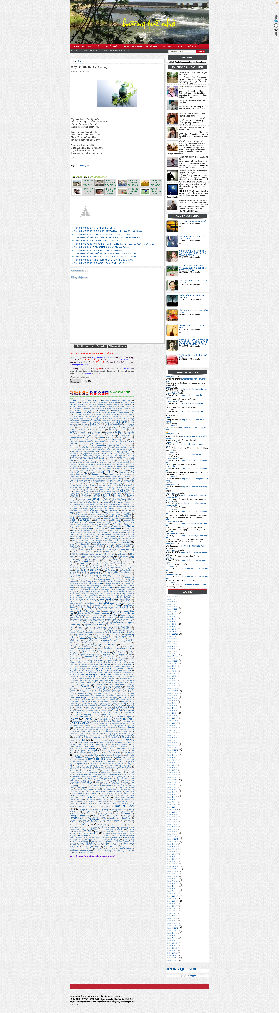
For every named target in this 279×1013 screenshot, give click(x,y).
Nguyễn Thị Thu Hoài (83, 643)
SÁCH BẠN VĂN (79, 713)
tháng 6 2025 (172, 602)
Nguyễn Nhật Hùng (80, 615)
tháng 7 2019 (172, 730)
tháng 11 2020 (172, 691)
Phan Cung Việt (118, 690)
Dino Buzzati (121, 430)
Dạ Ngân (115, 428)
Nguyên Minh (90, 603)
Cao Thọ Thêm (126, 414)
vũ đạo (81, 843)
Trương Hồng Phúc (106, 812)
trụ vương (92, 801)
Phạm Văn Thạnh (85, 690)
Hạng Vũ (117, 468)
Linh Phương (129, 538)
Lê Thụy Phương (82, 534)
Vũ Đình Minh (115, 843)
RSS (274, 3)
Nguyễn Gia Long (107, 589)
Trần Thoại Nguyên (109, 788)
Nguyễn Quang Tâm (79, 619)
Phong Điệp (74, 701)
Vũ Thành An (74, 847)
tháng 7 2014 (172, 879)
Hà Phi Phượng (102, 462)
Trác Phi (97, 757)
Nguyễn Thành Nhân (122, 627)
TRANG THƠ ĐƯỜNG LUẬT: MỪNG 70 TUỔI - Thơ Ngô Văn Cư (99, 263)
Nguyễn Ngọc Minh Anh (111, 611)
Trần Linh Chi (119, 771)
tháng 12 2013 (172, 896)
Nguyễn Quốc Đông (92, 621)
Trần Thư (97, 789)
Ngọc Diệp (84, 564)
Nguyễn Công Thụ (115, 576)
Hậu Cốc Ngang (128, 468)
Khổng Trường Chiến (106, 508)
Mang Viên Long (127, 550)
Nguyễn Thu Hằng (85, 647)
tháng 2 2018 (172, 772)
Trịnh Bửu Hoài (102, 797)
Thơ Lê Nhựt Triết (101, 740)
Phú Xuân (114, 701)
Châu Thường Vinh (84, 422)
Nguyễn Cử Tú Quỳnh (88, 578)
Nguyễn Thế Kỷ (125, 629)
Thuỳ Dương (79, 746)
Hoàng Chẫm (110, 474)
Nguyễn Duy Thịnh (103, 580)
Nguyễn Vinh (82, 661)
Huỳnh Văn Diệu (117, 501)
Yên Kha (83, 852)
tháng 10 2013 (172, 901)
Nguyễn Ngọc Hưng (93, 611)
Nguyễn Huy (81, 595)
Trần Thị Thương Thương (102, 786)
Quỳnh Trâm (127, 709)
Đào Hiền (128, 438)
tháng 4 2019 (172, 738)
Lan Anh (72, 516)
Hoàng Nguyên (129, 480)
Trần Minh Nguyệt (120, 772)
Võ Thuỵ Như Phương (80, 841)
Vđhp (168, 409)
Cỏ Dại (92, 426)
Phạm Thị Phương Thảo (102, 686)
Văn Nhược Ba (123, 827)
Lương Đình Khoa (111, 542)
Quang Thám (107, 707)
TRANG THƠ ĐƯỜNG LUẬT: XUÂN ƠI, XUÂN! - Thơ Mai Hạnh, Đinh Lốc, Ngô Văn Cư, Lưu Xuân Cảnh (115, 244)
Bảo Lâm (100, 404)
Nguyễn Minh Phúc (112, 605)
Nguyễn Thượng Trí (105, 648)
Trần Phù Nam (105, 776)
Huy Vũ (75, 497)
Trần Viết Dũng (128, 793)
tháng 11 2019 (172, 720)
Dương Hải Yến (97, 434)
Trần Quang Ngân (105, 778)
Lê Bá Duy (73, 520)
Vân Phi (87, 831)
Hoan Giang (122, 472)
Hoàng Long (112, 478)
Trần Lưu (80, 772)
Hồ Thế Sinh (99, 491)
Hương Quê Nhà (172, 393)
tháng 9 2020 (172, 696)
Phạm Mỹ (82, 682)
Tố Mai (118, 753)
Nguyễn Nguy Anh (101, 613)
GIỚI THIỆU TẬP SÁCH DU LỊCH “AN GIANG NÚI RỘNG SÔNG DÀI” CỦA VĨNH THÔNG (193, 268)
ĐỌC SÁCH (108, 453)
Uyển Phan (119, 822)
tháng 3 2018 (172, 770)
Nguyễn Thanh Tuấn (77, 629)
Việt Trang (116, 833)
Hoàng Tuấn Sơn (83, 485)
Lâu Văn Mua (120, 518)
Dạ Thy (92, 430)
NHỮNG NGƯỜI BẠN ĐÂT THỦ (118, 670)
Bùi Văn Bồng (110, 412)
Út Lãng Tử (89, 822)
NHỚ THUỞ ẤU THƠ (104, 669)
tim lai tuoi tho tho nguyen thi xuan (194, 389)
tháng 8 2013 (172, 906)
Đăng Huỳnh (84, 446)
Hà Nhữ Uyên (89, 462)
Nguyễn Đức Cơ (82, 585)
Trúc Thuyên (87, 803)
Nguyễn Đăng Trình (108, 581)
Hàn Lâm (119, 466)
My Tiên (81, 560)
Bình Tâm (85, 408)
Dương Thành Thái (107, 436)
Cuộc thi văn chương (84, 428)
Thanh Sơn (81, 731)
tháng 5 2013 (172, 913)
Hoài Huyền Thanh (106, 472)
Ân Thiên (104, 402)
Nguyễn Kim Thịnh (113, 601)
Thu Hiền (119, 742)
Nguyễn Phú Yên (76, 617)
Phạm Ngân (92, 682)
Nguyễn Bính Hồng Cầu (123, 574)
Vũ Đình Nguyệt (128, 843)
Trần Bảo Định (81, 763)
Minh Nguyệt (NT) (84, 556)
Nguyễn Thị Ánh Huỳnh (78, 631)
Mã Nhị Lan (118, 546)
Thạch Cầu (123, 725)
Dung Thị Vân (95, 432)
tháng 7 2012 (172, 938)
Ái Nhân (73, 400)
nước (117, 674)
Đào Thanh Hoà (99, 441)
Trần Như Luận (78, 776)
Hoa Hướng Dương (98, 470)
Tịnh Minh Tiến (82, 753)
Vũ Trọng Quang (123, 847)
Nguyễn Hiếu (95, 591)
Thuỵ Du (124, 744)
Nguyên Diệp (104, 578)
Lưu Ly (72, 544)
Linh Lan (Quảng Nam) (113, 538)
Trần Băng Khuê (95, 763)
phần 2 (90, 699)
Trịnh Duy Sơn (119, 797)
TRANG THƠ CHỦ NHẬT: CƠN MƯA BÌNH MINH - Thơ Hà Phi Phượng (102, 234)
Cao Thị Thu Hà (112, 414)
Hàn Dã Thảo (83, 466)
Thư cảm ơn (121, 746)
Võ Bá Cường (108, 835)
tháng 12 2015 (172, 837)
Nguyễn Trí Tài (88, 651)
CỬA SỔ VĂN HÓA (102, 428)
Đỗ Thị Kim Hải (88, 457)
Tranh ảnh (111, 761)
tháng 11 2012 (172, 928)
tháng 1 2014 (172, 894)
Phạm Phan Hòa (121, 682)
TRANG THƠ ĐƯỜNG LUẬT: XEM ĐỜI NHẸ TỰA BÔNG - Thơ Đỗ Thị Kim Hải (105, 257)
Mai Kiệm (118, 548)
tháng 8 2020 (172, 698)
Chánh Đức (122, 418)
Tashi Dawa (77, 721)
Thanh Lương (110, 729)
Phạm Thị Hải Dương (116, 684)
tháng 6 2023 (172, 641)
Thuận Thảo (82, 744)
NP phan (117, 672)
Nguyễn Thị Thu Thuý (102, 643)
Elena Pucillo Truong (96, 459)
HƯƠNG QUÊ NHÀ (181, 969)
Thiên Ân (82, 735)
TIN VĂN (125, 751)
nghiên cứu (128, 562)
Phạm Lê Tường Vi (86, 680)
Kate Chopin (108, 506)
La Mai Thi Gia (95, 514)
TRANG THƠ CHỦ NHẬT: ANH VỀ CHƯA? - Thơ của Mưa (97, 241)
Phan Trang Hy (82, 698)
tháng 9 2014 (172, 874)
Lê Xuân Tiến (77, 538)
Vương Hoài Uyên (124, 849)
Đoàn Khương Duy (106, 451)
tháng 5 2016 (172, 824)
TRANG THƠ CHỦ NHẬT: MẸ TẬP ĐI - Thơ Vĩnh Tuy (95, 228)
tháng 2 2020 (172, 713)
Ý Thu (75, 852)
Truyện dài (81, 806)
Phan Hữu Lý (122, 692)
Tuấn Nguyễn (114, 818)
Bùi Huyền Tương (118, 410)
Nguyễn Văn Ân (102, 653)
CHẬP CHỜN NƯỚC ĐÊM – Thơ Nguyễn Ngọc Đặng (192, 115)
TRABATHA (88, 757)
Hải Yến (128, 464)
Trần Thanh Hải (122, 780)
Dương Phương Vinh (91, 436)
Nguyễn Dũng (116, 578)
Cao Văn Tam (117, 416)
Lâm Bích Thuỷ (114, 516)
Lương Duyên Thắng (93, 542)
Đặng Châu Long (111, 444)
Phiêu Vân (115, 699)
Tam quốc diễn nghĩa (123, 717)
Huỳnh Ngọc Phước (100, 499)
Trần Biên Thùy (109, 763)
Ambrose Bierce (86, 400)
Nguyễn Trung (120, 651)
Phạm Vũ (97, 690)
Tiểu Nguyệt (80, 751)
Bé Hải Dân (119, 404)
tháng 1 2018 (172, 775)
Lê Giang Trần (129, 520)
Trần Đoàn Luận (115, 765)
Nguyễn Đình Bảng (124, 581)
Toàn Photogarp (172, 574)
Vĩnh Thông (83, 835)
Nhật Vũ (82, 668)
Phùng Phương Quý (119, 703)
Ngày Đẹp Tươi (105, 562)
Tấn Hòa (106, 721)
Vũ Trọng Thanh (85, 849)
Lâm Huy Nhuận (84, 518)
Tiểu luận (121, 748)
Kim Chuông (114, 510)
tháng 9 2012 (172, 933)
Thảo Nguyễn (106, 733)
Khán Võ (75, 508)
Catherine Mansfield (76, 418)
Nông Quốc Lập (105, 672)
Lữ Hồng (117, 540)
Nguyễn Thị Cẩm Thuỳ (117, 631)
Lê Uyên (87, 536)
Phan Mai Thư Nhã (84, 694)
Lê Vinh (131, 536)
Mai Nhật (73, 550)
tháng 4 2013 (172, 916)
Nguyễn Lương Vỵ (76, 603)
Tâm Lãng (87, 721)
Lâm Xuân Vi (108, 518)
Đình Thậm (76, 451)
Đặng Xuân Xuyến (97, 449)
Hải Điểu (82, 464)
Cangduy (169, 501)
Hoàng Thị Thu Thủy (77, 484)
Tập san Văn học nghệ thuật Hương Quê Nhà (110, 723)
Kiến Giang (93, 510)
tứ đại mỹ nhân (129, 820)
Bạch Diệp (114, 402)
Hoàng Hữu (100, 476)
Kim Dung (125, 510)
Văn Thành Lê (82, 829)
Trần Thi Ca (115, 782)
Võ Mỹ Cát (79, 839)
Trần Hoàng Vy (112, 767)
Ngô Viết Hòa (74, 572)
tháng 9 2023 (172, 639)
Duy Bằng (108, 432)
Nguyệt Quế (94, 664)
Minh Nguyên (109, 554)
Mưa (116, 558)
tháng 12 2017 (172, 777)
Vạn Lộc (129, 822)
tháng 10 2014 (172, 871)
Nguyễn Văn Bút (119, 653)
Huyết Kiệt (84, 497)
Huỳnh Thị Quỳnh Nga (87, 501)
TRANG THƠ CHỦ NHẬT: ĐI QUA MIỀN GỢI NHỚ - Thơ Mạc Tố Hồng (101, 247)
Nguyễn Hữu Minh (76, 597)
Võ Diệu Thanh (94, 837)
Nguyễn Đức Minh (111, 585)
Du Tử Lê (84, 432)
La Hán (84, 514)
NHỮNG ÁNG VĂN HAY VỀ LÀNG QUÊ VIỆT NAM (102, 669)
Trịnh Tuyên (102, 799)
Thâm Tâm (117, 733)
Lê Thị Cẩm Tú (86, 530)
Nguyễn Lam (126, 601)
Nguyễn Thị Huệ (100, 635)
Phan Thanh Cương (87, 695)
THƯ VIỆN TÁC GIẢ (108, 748)
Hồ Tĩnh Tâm (110, 491)
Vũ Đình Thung (77, 845)
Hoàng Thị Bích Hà (111, 482)
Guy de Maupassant (106, 461)
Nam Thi (114, 560)
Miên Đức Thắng (118, 552)
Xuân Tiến (130, 851)
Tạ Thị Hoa (107, 717)
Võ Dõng (106, 837)
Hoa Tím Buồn (122, 470)
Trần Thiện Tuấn (93, 788)
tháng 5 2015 (172, 854)
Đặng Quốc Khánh (98, 446)
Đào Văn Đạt (81, 444)
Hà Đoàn (119, 461)
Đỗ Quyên (118, 455)
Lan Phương (82, 516)
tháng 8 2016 (172, 817)
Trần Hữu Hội (118, 769)
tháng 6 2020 (172, 703)
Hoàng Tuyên (96, 485)
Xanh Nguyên (86, 851)
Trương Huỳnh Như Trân (125, 812)
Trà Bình (78, 757)
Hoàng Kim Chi (75, 478)
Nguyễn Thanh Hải (113, 625)
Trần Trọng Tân (75, 791)
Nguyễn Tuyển (87, 653)
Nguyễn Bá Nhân (76, 574)
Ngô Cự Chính (123, 564)
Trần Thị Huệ (76, 784)
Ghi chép (123, 459)
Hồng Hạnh (117, 493)
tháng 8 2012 (172, 936)
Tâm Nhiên (96, 721)
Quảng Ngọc (79, 707)
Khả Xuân (130, 506)
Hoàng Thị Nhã (126, 482)
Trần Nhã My (129, 774)
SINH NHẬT (107, 712)
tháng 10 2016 (172, 812)
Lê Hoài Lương (87, 522)
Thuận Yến (94, 744)
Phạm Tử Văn (115, 688)
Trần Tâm (96, 780)
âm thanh (94, 402)
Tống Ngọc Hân (117, 755)
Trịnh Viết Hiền (114, 799)
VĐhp (168, 418)
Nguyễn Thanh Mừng (85, 627)
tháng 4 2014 (172, 886)
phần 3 (98, 699)
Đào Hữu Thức (75, 440)
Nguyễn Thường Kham (86, 648)
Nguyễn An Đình (112, 572)
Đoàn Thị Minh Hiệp (124, 451)
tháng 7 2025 (172, 599)
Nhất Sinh (73, 668)
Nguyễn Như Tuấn (96, 615)
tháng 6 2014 (172, 881)
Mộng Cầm (87, 558)
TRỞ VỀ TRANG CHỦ (80, 983)
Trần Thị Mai (107, 784)
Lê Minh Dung (93, 524)
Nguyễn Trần (74, 651)
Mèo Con (99, 552)
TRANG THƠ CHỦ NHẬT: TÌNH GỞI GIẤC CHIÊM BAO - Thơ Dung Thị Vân (104, 260)
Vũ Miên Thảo (126, 845)
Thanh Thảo (91, 731)
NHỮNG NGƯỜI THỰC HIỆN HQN (83, 672)
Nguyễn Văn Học (91, 657)
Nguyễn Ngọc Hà (76, 611)
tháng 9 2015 (172, 844)
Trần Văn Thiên (105, 793)
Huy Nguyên (117, 495)
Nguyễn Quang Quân (126, 617)
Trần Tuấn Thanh (114, 791)
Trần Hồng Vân (125, 767)
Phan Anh (106, 690)
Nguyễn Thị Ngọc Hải (86, 637)
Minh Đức (170, 387)
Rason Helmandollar (76, 710)
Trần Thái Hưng (108, 780)
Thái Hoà (112, 727)
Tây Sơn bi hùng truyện (99, 725)
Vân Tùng (98, 831)
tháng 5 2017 (172, 795)
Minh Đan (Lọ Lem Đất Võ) (91, 554)
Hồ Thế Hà (76, 491)
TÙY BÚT (94, 820)
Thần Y (126, 733)
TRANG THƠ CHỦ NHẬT (100, 759)
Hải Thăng (110, 464)
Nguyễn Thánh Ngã (104, 627)
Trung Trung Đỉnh (111, 803)
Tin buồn (116, 751)
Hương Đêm (107, 502)
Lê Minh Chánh (81, 524)
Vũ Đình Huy (90, 843)
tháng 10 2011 (172, 960)
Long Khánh (85, 540)
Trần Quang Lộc (89, 778)
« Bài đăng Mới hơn (84, 346)
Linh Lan (99, 538)
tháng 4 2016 (172, 827)
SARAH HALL (95, 712)
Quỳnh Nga (114, 709)
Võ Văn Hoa (96, 841)
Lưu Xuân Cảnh (123, 544)
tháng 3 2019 (172, 740)
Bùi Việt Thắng (123, 412)
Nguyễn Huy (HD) (96, 595)
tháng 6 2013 (172, 911)
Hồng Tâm (85, 495)
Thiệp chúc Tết (113, 737)
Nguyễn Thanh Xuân (95, 629)
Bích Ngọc (81, 406)
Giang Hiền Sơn (81, 461)
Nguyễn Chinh (101, 576)
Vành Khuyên (74, 825)
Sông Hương (129, 712)
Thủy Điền (100, 746)
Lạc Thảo (105, 514)
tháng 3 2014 (172, 889)
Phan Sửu (123, 694)
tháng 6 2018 (172, 762)
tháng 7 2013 (172, 908)
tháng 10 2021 (172, 664)
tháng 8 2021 (172, 669)
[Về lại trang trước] (276, 23)
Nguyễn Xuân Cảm (114, 661)
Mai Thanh (82, 550)
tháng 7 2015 (172, 849)
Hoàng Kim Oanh (88, 478)
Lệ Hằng (75, 522)
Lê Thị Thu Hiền (90, 532)
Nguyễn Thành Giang (93, 625)
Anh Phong (127, 400)
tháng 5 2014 (172, 884)
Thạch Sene (89, 727)
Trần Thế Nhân (86, 782)
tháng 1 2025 (172, 607)
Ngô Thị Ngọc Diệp (100, 568)
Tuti (78, 820)
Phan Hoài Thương (82, 692)
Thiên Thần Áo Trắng (115, 735)
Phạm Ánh (93, 676)
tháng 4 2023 (172, 646)
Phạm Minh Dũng (101, 680)
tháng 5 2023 (172, 644)
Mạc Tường (85, 548)
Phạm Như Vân (106, 682)
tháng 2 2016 (172, 832)
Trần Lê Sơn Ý (106, 771)
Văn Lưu (84, 827)
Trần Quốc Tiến (121, 778)
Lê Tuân (79, 536)
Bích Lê (72, 406)
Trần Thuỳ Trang (86, 789)
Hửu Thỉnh (90, 504)
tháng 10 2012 (172, 931)
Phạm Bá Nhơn (121, 676)
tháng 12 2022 (172, 656)
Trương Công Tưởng (100, 810)
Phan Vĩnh (73, 699)
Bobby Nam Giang (97, 408)
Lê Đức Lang (115, 520)
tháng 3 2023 (172, 649)
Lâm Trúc (96, 518)
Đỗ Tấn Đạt (76, 457)
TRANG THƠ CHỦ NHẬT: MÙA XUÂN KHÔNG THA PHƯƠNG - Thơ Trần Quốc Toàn (107, 238)
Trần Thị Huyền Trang (92, 784)
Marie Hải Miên (79, 552)
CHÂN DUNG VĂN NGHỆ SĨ (90, 420)
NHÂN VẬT (94, 666)
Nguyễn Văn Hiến (109, 655)
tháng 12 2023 (172, 631)
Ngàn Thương (89, 562)
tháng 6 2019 (172, 733)
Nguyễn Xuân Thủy (118, 662)
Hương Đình (118, 502)
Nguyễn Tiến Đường (123, 648)
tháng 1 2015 (172, 864)
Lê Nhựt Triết (116, 526)
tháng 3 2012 (172, 948)
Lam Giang (127, 514)
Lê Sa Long (100, 528)
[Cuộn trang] (276, 31)
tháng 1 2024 (172, 629)
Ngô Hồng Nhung (95, 566)
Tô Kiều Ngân (108, 753)
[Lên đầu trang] (276, 18)
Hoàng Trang (90, 484)
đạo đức (120, 438)
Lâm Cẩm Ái (126, 516)
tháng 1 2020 (172, 716)
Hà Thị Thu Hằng (123, 462)
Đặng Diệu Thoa (125, 444)
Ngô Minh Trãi (123, 566)
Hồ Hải (127, 487)
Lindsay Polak (89, 538)
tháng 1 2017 (172, 805)
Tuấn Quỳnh (126, 818)
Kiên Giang (83, 510)
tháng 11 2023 (172, 634)
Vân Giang (130, 829)
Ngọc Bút (73, 564)
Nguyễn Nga (74, 609)
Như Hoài (121, 668)
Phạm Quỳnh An (87, 684)
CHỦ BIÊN (121, 422)
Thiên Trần (77, 737)
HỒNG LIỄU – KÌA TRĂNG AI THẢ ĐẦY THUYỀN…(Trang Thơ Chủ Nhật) (192, 187)
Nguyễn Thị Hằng (116, 632)
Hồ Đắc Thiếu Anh (115, 487)
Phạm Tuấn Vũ (99, 688)
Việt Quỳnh (106, 833)
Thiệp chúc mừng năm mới (94, 737)
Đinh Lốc (131, 449)
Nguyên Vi (122, 659)
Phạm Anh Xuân (107, 676)
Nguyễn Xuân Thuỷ (102, 662)
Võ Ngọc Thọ (90, 839)
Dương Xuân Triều (76, 438)
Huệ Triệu (96, 495)
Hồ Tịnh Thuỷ (122, 491)
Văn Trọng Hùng (108, 829)
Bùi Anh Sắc (111, 408)
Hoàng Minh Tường (82, 480)
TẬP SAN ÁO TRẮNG (80, 723)
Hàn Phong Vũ (97, 468)
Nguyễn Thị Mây (172, 442)
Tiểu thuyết (92, 751)
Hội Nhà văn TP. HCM (102, 493)
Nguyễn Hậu (83, 591)
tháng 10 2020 (172, 693)
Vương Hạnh (110, 849)
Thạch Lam (78, 727)
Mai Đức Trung (97, 548)
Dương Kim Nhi (125, 434)
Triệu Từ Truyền (85, 797)
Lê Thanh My (129, 528)
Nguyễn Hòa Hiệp (125, 591)
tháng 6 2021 (172, 673)
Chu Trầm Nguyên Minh (113, 424)
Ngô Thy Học (81, 570)
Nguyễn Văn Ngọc (108, 657)
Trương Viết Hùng (94, 818)
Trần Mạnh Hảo (106, 772)
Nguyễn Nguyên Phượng (123, 613)
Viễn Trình (94, 833)
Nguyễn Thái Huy (116, 623)
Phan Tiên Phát (121, 695)
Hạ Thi (112, 462)
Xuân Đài (97, 851)
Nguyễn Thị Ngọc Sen (104, 637)
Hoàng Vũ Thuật (110, 485)
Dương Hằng (111, 434)
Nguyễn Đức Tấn (76, 589)
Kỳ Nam (126, 512)
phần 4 (105, 699)
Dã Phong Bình (126, 428)
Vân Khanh (77, 831)
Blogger (193, 976)
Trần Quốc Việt (85, 780)
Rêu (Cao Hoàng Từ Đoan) (124, 710)
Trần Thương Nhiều (110, 789)
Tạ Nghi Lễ (96, 717)
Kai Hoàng (97, 506)
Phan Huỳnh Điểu (109, 692)
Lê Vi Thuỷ (122, 536)
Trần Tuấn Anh (100, 791)
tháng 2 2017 (172, 802)
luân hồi (108, 540)
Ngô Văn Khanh (124, 570)
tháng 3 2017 (172, 800)
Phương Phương (106, 705)
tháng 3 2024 (172, 624)
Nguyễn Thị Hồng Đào (83, 635)
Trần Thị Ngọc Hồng (121, 784)
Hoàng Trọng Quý (115, 484)
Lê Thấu (75, 530)
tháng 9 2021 (172, 666)
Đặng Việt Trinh (83, 449)
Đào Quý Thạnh (85, 441)
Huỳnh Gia (108, 497)
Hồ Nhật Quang (104, 489)
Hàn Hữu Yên (108, 466)
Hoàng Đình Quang (124, 474)
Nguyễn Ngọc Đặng (124, 609)
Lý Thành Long (87, 546)
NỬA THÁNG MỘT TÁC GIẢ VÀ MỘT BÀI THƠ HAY (90, 674)
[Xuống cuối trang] (276, 36)
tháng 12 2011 (172, 955)
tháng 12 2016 (172, 807)
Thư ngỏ (131, 746)
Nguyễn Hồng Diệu (107, 593)
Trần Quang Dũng (120, 776)
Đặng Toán (98, 447)
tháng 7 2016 (172, 819)
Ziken (91, 852)
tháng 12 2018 (172, 748)
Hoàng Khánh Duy (114, 476)
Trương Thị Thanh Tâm (79, 816)
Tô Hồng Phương (95, 753)
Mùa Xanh (107, 558)
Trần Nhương (92, 776)
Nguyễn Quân (112, 619)
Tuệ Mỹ (72, 820)
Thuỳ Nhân (110, 746)
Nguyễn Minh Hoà (125, 603)
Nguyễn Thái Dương (99, 623)
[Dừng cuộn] (276, 27)
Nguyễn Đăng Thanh (88, 581)
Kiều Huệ (104, 510)
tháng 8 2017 (172, 787)
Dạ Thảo (84, 430)
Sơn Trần (106, 715)
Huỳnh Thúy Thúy (104, 501)
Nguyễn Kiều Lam (125, 599)
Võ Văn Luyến (108, 841)
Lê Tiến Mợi (106, 534)
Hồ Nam (81, 489)
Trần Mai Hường (91, 772)
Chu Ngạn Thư (95, 424)
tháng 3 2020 (172, 711)
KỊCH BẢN (73, 510)
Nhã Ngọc (118, 664)
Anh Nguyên (116, 400)
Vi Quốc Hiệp (122, 831)
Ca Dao (78, 414)
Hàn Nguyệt (85, 468)
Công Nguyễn (112, 426)
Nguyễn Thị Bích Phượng (97, 631)
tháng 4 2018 (172, 767)
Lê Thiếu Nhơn (117, 532)
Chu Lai (84, 424)
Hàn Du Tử (95, 466)
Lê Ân (129, 518)
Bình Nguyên (113, 406)
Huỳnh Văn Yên (79, 502)
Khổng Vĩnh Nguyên (124, 508)
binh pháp (75, 408)
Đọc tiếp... (174, 532)
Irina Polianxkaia (102, 504)
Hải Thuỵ (120, 464)
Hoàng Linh (101, 478)
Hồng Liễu (128, 493)
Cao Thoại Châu (76, 416)
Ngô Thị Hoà (86, 568)
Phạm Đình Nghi (85, 678)
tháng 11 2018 (172, 750)
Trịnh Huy (79, 799)
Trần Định (92, 765)
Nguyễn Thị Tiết (75, 645)
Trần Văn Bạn (77, 793)
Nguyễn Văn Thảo (92, 659)
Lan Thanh (93, 516)
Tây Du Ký (84, 725)
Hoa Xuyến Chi (91, 472)
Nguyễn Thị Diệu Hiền (85, 632)
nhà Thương (74, 666)
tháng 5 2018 (172, 765)
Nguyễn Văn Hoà (125, 655)
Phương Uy (120, 705)
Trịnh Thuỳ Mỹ (90, 799)
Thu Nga (73, 744)
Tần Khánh (116, 721)
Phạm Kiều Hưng (126, 678)
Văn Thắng (94, 829)
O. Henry (125, 674)
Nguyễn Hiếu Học (110, 591)
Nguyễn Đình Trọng (76, 583)
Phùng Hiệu (86, 703)
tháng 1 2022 (172, 659)
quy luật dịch (92, 709)
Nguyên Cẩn (75, 576)
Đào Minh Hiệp (100, 440)
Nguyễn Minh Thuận (84, 607)
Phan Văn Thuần (125, 698)
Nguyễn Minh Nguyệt (94, 605)
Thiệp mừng (126, 737)
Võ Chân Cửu (120, 835)
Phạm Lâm (73, 680)
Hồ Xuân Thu (87, 493)
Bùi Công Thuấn (123, 408)
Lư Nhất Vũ (127, 540)
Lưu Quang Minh (83, 544)
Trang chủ (101, 346)
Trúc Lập (112, 801)
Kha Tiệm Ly (119, 506)
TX (82, 822)
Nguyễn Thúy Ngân (114, 647)
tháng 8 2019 (172, 728)
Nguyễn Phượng (91, 617)
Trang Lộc (116, 757)
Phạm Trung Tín (84, 688)
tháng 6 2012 (172, 941)
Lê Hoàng (99, 522)
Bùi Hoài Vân (104, 410)
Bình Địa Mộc (101, 406)
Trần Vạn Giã (129, 791)
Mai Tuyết (112, 550)
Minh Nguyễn (122, 554)
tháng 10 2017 (172, 782)
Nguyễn (84, 572)
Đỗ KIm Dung (100, 455)
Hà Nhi (80, 462)
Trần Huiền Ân (75, 769)
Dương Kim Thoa (75, 436)
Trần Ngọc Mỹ (99, 774)
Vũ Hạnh (107, 845)
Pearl (84, 676)
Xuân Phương (119, 851)
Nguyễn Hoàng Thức (91, 593)
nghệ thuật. (117, 562)
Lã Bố (77, 514)
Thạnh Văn (84, 733)
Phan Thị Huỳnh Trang (105, 695)
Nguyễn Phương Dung (107, 617)
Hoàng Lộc (122, 478)
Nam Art (97, 560)
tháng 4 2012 (172, 945)
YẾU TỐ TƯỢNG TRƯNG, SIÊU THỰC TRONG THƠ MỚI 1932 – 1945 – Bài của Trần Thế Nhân (192, 143)
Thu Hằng (110, 742)
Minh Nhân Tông (98, 556)
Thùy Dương (90, 746)
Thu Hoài (128, 742)
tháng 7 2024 (172, 617)
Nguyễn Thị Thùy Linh (122, 643)
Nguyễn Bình (107, 574)
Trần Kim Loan (81, 771)
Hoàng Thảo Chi (96, 482)
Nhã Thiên (127, 664)
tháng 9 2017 (172, 785)
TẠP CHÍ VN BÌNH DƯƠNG (124, 719)
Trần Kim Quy (93, 771)
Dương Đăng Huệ (82, 434)
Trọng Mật (82, 801)
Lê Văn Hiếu (97, 536)
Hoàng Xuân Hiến (125, 485)
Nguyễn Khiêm (91, 599)
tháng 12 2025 (172, 597)
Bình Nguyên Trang (127, 406)
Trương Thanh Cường (108, 814)
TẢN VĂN (74, 719)
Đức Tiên (82, 459)
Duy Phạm (118, 432)
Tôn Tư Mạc (105, 755)
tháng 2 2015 (172, 861)
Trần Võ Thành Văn (80, 795)
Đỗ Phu (110, 455)
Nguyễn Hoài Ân (75, 593)
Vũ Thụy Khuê (109, 847)
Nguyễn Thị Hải (101, 632)
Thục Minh (104, 744)
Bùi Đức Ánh (89, 410)
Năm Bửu (124, 560)
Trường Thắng (124, 814)
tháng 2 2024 (172, 626)
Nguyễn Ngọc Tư (84, 613)
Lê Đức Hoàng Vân (101, 520)
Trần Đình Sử (102, 765)
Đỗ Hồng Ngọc (87, 455)
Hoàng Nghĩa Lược (98, 480)
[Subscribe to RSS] (138, 173)
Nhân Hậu (84, 666)
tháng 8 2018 (172, 758)
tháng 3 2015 (172, 859)
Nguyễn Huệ (121, 593)
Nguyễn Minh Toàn (101, 607)
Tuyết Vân (117, 820)
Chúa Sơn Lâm (81, 426)
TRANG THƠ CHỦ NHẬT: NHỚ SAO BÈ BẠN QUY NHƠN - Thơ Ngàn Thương (105, 254)
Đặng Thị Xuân (87, 447)
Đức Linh (73, 459)
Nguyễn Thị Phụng (77, 639)
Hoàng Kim (127, 476)
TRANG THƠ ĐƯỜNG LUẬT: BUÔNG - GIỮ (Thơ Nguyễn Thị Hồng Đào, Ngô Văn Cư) (108, 231)
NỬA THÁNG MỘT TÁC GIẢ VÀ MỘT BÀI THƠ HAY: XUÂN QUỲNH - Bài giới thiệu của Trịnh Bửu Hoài (193, 342)
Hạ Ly (127, 461)
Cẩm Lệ (89, 418)
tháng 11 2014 (172, 869)
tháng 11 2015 (172, 839)
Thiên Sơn (101, 735)
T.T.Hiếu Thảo (82, 717)
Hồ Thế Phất (87, 491)
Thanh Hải (88, 729)
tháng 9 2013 (172, 903)
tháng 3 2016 (172, 829)
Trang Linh (106, 757)
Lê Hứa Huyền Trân (114, 522)
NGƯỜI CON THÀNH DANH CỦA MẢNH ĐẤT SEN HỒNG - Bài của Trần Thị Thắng (192, 253)
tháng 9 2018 (172, 755)
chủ (113, 422)
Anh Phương (81, 166)
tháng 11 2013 (172, 899)
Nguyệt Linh (83, 664)
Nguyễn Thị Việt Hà (108, 645)
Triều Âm (104, 795)
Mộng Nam (97, 558)
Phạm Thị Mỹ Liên (82, 686)
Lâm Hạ (72, 518)
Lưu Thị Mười (111, 544)
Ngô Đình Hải (81, 566)
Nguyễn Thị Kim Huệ (115, 635)
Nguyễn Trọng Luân (105, 651)
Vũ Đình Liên (103, 843)
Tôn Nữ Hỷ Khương (80, 755)
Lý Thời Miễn (99, 546)
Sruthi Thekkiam (119, 715)
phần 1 (82, 699)
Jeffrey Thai (74, 506)
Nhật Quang (126, 666)
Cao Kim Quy (100, 414)
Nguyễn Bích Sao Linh (92, 574)
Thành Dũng (77, 729)
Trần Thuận (123, 788)
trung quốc (98, 803)
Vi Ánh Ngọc (109, 831)
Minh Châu (75, 554)
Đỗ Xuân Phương (125, 457)
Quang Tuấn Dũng (120, 707)
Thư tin (92, 748)
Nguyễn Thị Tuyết (91, 645)
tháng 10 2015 (172, 842)
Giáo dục (94, 461)
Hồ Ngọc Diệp (91, 489)
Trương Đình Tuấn (89, 812)
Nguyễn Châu (88, 576)
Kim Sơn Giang (95, 512)
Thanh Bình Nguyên (126, 727)
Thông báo (73, 740)
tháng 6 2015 (172, 852)
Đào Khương (87, 440)
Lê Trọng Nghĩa (119, 534)
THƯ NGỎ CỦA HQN (79, 748)
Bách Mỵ (124, 402)
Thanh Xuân (95, 733)
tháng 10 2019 (172, 723)
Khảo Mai (84, 508)
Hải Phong (100, 464)
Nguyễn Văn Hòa (76, 657)
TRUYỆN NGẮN (123, 805)
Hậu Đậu (75, 470)
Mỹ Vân (89, 560)
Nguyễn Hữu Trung (76, 599)
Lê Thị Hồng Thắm (100, 530)
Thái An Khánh (101, 727)
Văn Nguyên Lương (108, 827)
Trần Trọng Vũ (88, 791)
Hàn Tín (108, 468)
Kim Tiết (108, 512)
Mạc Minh (128, 546)
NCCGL (78, 562)
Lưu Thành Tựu (98, 544)
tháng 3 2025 (172, 604)
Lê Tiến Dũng (95, 534)
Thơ (79, 61)
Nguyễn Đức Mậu (96, 585)
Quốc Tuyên (80, 709)
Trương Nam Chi (92, 814)
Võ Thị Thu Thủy (128, 839)
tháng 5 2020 (172, 706)
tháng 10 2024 (172, 612)
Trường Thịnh (115, 816)
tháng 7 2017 (172, 790)
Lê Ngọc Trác (85, 526)
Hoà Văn (79, 472)
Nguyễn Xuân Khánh (85, 662)
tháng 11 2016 (172, 809)
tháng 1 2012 (172, 953)
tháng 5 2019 (172, 735)
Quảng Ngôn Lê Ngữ (93, 707)
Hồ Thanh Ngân (128, 489)
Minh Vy (110, 556)
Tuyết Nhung (107, 820)
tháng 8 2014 (172, 876)
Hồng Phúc (74, 495)
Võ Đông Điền (117, 837)
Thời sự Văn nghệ (86, 742)
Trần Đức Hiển (75, 767)
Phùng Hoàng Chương (101, 703)
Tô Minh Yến (129, 753)
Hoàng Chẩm (96, 474)
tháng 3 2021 (172, 681)
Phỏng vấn (84, 701)
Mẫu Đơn (90, 552)
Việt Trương (127, 833)
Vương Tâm (74, 851)
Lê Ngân (126, 524)
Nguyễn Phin (112, 615)
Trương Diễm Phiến (119, 810)
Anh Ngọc (105, 400)
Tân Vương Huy (128, 721)
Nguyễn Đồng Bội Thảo (114, 583)
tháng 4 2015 (172, 856)
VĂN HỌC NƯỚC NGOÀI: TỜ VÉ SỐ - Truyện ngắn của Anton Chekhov (193, 201)
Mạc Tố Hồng (74, 548)
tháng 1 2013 (172, 923)
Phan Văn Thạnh (111, 698)
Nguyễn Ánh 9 (126, 572)
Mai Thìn (102, 550)
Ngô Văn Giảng (109, 570)
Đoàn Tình (73, 453)
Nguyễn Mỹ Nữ (125, 607)
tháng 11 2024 (172, 609)
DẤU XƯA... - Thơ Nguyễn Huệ (192, 221)
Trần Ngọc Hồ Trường (84, 774)
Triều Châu (113, 795)
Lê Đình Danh (85, 520)
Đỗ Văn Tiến (112, 457)
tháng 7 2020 (172, 701)
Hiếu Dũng (85, 470)
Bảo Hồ (91, 404)
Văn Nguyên (94, 827)
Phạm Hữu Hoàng (109, 678)
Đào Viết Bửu (96, 444)
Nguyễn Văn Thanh (125, 657)
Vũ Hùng (116, 845)
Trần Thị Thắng (85, 786)
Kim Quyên (82, 512)
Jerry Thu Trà (86, 506)
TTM (104, 818)
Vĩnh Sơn (73, 835)
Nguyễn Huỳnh (126, 595)
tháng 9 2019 (172, 725)
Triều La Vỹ (124, 795)
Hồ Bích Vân (102, 487)
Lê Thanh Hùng (113, 528)
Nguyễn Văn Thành (76, 659)
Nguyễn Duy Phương (86, 580)
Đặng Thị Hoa (74, 447)
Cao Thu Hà (89, 416)
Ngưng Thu (105, 664)
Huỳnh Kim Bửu (121, 497)
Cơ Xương (124, 426)
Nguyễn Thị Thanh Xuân (91, 641)
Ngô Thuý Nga (117, 568)
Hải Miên (91, 464)
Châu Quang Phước (120, 420)
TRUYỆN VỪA (84, 810)
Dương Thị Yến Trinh (124, 436)
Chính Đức (105, 422)
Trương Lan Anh (77, 814)
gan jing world (112, 459)
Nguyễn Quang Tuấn (97, 619)
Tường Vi (75, 822)
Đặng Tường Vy (121, 447)
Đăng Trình (109, 447)
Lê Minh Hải (105, 524)
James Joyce (127, 504)
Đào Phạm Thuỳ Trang (117, 440)
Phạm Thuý (119, 686)
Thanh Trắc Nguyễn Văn (108, 731)
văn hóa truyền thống (117, 825)
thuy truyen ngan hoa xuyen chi (193, 585)
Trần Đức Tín (86, 767)
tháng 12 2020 (172, 688)
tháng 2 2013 (172, 921)
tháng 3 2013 (172, 918)
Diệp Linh (101, 430)
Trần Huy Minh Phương (91, 769)
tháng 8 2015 (172, 847)
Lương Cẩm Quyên (76, 542)
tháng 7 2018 (172, 760)
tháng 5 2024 (172, 619)
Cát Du (128, 416)
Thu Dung (99, 742)
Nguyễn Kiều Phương (77, 601)
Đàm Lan (100, 438)
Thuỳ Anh (114, 744)
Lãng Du (103, 516)
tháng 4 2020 (172, 708)
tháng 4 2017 (172, 797)
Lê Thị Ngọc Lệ (124, 530)
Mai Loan (127, 548)
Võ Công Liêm (81, 837)
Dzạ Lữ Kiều (90, 438)
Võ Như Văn (103, 839)
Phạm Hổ (97, 678)
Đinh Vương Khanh (90, 451)
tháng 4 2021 (172, 678)
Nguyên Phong (126, 615)
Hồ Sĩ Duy (115, 489)
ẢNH (96, 400)
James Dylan (115, 504)
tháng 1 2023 (172, 654)
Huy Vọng (130, 495)
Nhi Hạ (90, 668)
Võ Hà (127, 837)
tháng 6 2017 (172, 792)
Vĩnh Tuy (169, 558)
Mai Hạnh (109, 548)
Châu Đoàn (106, 420)
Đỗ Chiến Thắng (122, 453)
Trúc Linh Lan (123, 801)
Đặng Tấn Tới (126, 446)
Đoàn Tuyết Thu (85, 453)
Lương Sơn (125, 542)
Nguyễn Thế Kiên (111, 629)
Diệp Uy (111, 430)
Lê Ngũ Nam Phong (100, 526)
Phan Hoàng (96, 692)
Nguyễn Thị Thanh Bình (97, 639)
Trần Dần (121, 763)
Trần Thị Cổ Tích (128, 782)
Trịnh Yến (73, 801)
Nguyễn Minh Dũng (106, 603)
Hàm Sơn (73, 466)
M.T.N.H (109, 546)
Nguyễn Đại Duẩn (119, 580)
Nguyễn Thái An (83, 623)
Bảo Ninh (109, 404)
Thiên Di (91, 735)
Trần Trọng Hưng (126, 789)
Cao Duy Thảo (88, 414)
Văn (84, 824)
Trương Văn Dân (76, 818)
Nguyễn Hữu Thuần (124, 597)
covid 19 (102, 426)
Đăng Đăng (74, 446)
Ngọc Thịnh (97, 564)
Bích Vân (91, 406)
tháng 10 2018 (172, 753)
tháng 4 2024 (172, 622)
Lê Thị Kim (112, 530)
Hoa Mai (111, 470)
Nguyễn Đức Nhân (84, 587)
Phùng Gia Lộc (126, 701)
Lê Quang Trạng (85, 528)
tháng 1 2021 (172, 686)
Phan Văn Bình (97, 698)
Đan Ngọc (111, 438)
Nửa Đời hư (127, 672)
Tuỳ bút (84, 820)
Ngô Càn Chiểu (109, 564)
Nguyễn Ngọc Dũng (106, 609)
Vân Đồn (120, 829)
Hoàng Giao (74, 476)
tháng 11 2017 (172, 780)
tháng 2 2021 (172, 683)
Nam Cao (105, 560)
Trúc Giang (102, 801)
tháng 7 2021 (172, 671)
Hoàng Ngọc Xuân (113, 480)
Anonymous (170, 377)
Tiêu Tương (106, 751)
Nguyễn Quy (106, 621)
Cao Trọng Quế (102, 416)
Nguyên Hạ (120, 589)
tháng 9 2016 (172, 814)
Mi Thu (107, 552)
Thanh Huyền (98, 729)
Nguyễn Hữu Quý (107, 597)
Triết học (95, 795)
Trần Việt (117, 793)
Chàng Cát (111, 418)
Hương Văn (79, 504)
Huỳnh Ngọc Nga (84, 499)
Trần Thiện (81, 788)
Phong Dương (126, 699)
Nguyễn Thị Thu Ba (111, 641)
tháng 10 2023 (172, 636)
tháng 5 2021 (172, 676)
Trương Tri (127, 816)
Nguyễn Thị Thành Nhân (117, 639)
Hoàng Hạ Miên (87, 476)
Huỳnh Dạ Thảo (96, 497)
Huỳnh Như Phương (120, 499)
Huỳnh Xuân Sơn (94, 502)
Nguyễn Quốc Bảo (76, 621)
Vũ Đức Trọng (89, 845)
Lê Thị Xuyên (103, 532)
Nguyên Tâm (117, 621)
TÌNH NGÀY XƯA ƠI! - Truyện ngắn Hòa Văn (191, 237)
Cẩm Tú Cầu (100, 418)
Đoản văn (97, 453)
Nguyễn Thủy (99, 647)
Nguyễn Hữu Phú (92, 597)
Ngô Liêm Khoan (109, 566)
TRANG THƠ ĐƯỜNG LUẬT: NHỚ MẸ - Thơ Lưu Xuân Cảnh (98, 250)
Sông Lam (76, 715)
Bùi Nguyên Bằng (84, 413)
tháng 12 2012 (172, 926)
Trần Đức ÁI (127, 765)
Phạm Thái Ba (101, 684)
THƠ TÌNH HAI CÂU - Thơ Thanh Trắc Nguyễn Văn (193, 282)
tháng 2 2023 (172, 651)
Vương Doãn (98, 849)
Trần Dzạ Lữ (81, 765)
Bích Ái (128, 404)
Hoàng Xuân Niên (76, 487)
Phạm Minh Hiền (117, 680)
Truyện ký (107, 806)
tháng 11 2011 (172, 958)
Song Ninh (117, 712)
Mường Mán (124, 558)
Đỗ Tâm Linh (129, 455)
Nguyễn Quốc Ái (125, 619)
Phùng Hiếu (74, 703)
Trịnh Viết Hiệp (126, 799)
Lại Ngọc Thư (116, 514)
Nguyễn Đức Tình (91, 589)
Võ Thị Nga (114, 839)
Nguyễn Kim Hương (96, 601)
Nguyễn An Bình (96, 572)
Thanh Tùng (127, 731)
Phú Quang (104, 701)
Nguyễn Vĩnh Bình (96, 661)
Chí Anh (96, 422)
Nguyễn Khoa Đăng (107, 599)
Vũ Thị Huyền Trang (90, 847)
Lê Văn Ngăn (110, 536)
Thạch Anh (113, 725)
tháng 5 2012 (172, 943)
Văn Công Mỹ (101, 825)
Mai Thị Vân (92, 550)
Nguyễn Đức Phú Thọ (103, 588)
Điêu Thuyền (121, 449)
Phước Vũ (93, 705)
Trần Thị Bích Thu (102, 782)
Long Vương (97, 540)
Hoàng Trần (170, 466)
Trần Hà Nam (99, 767)
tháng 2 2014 (172, 891)
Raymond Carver (92, 710)
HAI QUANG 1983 (173, 534)
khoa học (93, 508)
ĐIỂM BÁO (110, 449)
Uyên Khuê (99, 822)
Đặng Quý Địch (113, 446)
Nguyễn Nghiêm (89, 609)
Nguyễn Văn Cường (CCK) (89, 655)
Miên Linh (130, 552)
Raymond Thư (106, 710)
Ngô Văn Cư (95, 570)
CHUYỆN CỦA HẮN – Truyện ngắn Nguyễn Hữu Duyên (193, 172)
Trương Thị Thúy (100, 816)
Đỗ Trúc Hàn (100, 457)
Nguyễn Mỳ (114, 607)
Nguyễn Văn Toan (109, 659)
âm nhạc (85, 402)
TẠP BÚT (89, 719)
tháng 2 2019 (172, 743)
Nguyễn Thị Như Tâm (123, 637)
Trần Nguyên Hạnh (115, 774)
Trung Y (123, 803)
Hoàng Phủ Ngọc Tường (80, 482)
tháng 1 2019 (172, 745)
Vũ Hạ (99, 845)
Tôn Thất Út (94, 755)
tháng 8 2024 (172, 614)
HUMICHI (106, 495)
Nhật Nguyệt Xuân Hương (110, 666)
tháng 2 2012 (172, 950)
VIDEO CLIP (82, 833)
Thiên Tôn (130, 735)
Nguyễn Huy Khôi (111, 595)
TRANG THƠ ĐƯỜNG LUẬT (93, 761)
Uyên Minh (109, 822)
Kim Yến (118, 512)
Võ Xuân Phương (122, 841)
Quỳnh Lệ (103, 709)
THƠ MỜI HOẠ (116, 740)
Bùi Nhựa (98, 412)
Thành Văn (73, 733)
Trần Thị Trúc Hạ (119, 786)
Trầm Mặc (121, 761)
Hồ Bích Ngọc (90, 487)
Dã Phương (74, 430)
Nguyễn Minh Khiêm (77, 605)
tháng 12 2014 (172, 866)
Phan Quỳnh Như (111, 694)
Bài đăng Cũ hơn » (117, 346)
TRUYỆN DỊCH (94, 806)
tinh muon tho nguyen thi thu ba (193, 454)
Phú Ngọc (94, 701)
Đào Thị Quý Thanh (115, 441)
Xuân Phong (107, 851)
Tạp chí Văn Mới (105, 719)
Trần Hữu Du (106, 769)
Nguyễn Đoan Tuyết (94, 583)
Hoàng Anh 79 (81, 474)
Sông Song (87, 715)
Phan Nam (97, 694)
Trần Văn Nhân (91, 793)
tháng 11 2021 (172, 661)
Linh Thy (75, 540)
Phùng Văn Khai (82, 705)
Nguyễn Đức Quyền (123, 587)
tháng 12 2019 (172, 718)
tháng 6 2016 (172, 822)
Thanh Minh (122, 729)
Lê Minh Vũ (116, 524)
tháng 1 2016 (172, 834)
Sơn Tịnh (97, 715)
